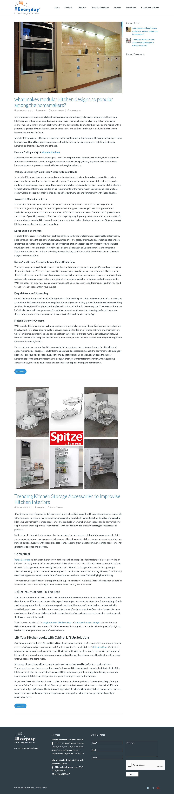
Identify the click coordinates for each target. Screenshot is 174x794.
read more (20, 371)
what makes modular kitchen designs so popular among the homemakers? (63, 102)
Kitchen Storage (57, 110)
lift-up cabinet (100, 647)
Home (57, 7)
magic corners (50, 622)
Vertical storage (22, 559)
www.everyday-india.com (24, 788)
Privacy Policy (41, 788)
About (82, 7)
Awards (117, 7)
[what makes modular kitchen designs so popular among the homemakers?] (128, 29)
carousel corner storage (87, 622)
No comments (75, 110)
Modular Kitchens (51, 152)
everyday (41, 110)
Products (69, 7)
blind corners (64, 622)
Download (131, 7)
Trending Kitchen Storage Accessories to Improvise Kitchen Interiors (143, 42)
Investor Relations (100, 7)
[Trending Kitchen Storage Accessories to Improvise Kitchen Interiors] (128, 40)
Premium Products (150, 7)
